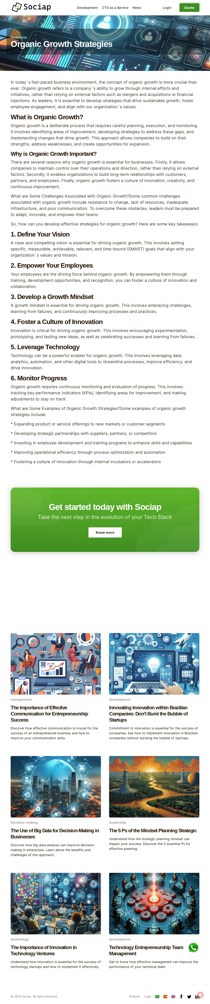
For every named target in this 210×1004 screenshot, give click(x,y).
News (136, 8)
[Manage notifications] (200, 995)
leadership (19, 37)
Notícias (134, 996)
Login (147, 996)
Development (87, 8)
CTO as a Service (115, 8)
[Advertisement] (105, 600)
